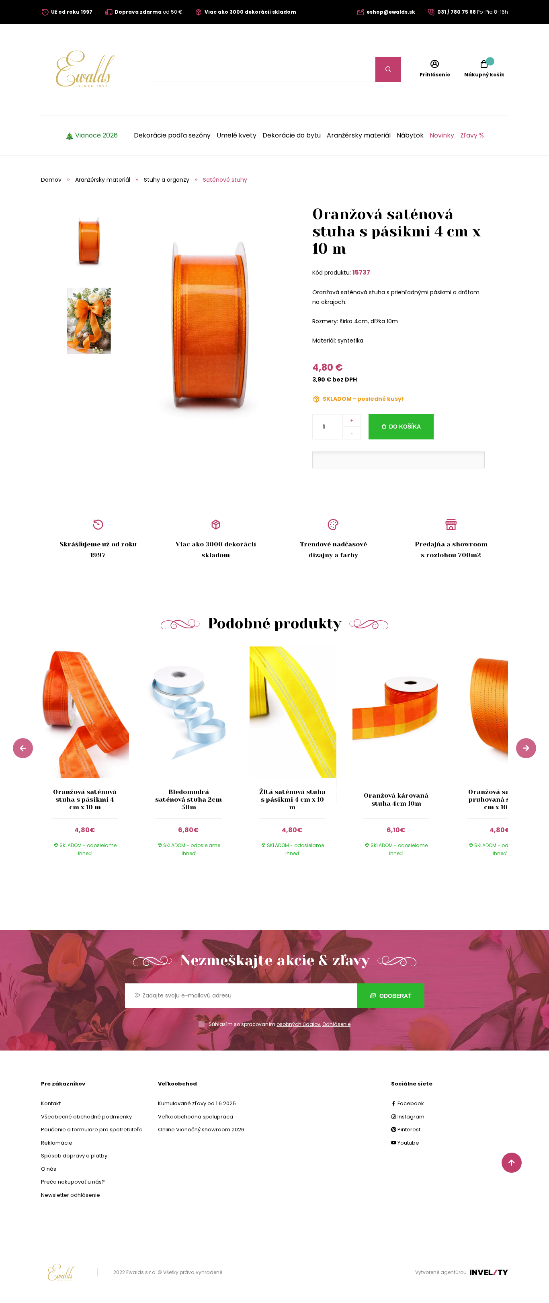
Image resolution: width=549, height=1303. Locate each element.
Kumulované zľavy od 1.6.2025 (197, 1103)
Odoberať (395, 996)
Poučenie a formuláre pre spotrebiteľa (92, 1129)
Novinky (442, 135)
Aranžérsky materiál (359, 135)
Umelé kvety (236, 135)
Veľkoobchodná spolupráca (195, 1116)
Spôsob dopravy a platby (74, 1155)
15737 (361, 272)
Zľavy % (472, 135)
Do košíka (405, 426)
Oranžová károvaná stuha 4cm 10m (396, 799)
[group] (93, 759)
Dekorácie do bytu (291, 135)
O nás (48, 1169)
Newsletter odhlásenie (70, 1195)
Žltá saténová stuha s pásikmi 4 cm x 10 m (292, 799)
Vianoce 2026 (96, 135)
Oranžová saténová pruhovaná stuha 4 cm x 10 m (500, 799)
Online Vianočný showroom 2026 (201, 1129)
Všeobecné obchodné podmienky (86, 1116)
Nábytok (410, 135)
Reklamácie (56, 1143)
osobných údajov (298, 1024)
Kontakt (51, 1103)
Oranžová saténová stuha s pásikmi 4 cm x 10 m (85, 799)
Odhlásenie (336, 1024)
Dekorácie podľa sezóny (172, 135)
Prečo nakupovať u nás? (73, 1182)
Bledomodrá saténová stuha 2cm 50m (188, 799)
